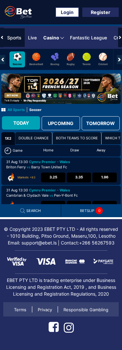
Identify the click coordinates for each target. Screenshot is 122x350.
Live (32, 37)
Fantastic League (88, 37)
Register (100, 12)
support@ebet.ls (39, 242)
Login (67, 12)
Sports (14, 37)
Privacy (45, 309)
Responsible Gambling (85, 309)
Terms (20, 309)
